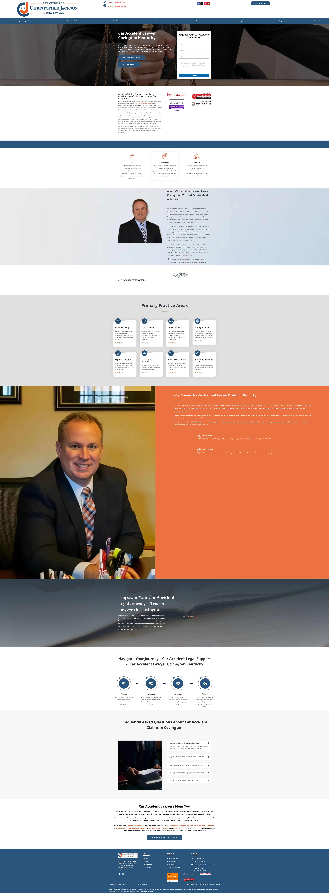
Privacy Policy (142, 884)
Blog (280, 21)
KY (168, 828)
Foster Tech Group (214, 884)
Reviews (158, 21)
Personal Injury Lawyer (240, 21)
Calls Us (110, 0)
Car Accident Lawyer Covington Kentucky (21, 21)
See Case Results (129, 65)
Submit (194, 75)
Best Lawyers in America (145, 103)
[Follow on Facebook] (198, 3)
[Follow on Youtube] (208, 3)
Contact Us (317, 21)
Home (146, 858)
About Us (147, 861)
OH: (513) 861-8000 (199, 861)
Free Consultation (260, 3)
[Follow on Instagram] (205, 3)
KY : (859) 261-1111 (199, 858)
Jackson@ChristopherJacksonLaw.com (206, 865)
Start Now (188, 617)
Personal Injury (173, 858)
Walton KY (177, 828)
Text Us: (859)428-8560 (116, 6)
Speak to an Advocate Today (164, 837)
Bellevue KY (193, 825)
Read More (119, 343)
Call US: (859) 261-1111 (116, 2)
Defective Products (174, 867)
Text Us (109, 4)
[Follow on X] (201, 3)
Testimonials (148, 864)
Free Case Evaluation (132, 57)
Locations (196, 21)
